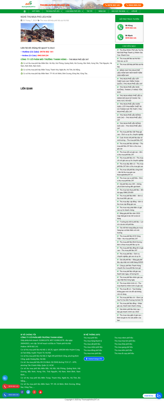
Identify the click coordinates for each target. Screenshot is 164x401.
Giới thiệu (36, 11)
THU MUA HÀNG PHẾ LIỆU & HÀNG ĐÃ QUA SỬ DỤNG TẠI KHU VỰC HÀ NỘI (129, 98)
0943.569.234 (134, 5)
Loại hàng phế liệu (73, 11)
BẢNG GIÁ (102, 11)
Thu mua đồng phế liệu (93, 350)
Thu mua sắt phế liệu (92, 344)
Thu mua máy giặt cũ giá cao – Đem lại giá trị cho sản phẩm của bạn (129, 317)
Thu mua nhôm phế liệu (93, 347)
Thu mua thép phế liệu (123, 344)
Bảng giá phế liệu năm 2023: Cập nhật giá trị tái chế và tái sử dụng (128, 215)
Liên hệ (134, 11)
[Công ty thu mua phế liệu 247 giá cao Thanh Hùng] (28, 4)
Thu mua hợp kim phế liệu (124, 341)
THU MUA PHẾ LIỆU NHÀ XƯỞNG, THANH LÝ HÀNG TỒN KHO (129, 89)
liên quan (26, 88)
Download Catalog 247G (94, 359)
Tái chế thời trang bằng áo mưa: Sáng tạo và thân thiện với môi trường (130, 230)
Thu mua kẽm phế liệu (123, 350)
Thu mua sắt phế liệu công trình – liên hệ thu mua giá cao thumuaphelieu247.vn (130, 172)
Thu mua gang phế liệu (123, 347)
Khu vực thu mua (118, 11)
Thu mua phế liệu (52, 11)
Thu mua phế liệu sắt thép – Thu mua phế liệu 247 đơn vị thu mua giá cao (130, 146)
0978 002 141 (113, 5)
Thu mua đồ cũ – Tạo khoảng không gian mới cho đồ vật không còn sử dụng (129, 291)
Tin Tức (89, 11)
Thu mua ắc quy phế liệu (124, 353)
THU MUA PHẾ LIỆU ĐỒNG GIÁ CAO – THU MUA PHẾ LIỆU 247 (129, 117)
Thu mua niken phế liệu (123, 338)
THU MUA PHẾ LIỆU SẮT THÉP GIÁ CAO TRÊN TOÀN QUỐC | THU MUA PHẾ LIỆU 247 (129, 81)
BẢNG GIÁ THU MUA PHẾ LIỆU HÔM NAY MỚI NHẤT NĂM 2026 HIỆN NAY (129, 72)
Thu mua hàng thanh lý (93, 341)
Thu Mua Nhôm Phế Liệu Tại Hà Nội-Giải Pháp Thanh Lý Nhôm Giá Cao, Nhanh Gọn (130, 52)
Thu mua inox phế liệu (92, 353)
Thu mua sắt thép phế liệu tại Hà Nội (54, 20)
